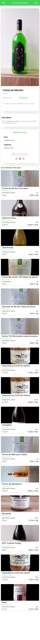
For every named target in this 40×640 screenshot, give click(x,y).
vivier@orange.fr (9, 140)
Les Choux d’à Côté (19, 3)
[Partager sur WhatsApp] (16, 159)
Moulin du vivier (20, 132)
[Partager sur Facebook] (20, 159)
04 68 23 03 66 (9, 148)
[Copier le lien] (23, 159)
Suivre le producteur (21, 154)
